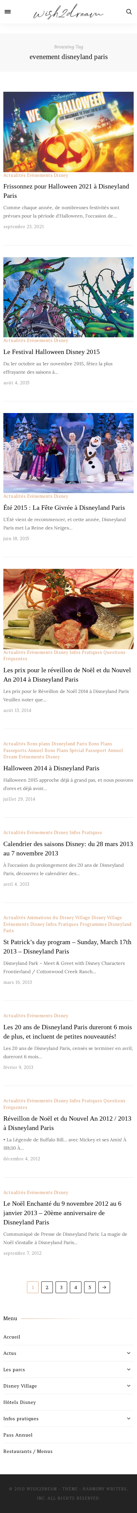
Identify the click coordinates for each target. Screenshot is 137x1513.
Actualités (14, 175)
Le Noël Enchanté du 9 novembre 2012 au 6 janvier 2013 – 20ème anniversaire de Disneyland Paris (62, 1213)
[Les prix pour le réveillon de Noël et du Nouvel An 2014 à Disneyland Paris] (68, 609)
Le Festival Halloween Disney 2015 (51, 351)
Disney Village (106, 917)
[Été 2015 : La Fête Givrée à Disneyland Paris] (68, 453)
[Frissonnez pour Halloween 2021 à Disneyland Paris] (68, 132)
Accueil (11, 1337)
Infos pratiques (21, 1419)
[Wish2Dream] (68, 12)
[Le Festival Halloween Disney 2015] (68, 297)
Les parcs (14, 1370)
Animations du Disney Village (58, 917)
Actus (9, 1353)
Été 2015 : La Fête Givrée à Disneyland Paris (64, 507)
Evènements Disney (47, 175)
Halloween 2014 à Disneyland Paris (51, 768)
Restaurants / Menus (28, 1451)
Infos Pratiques (85, 652)
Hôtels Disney (19, 1402)
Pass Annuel (18, 1435)
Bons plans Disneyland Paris (57, 744)
